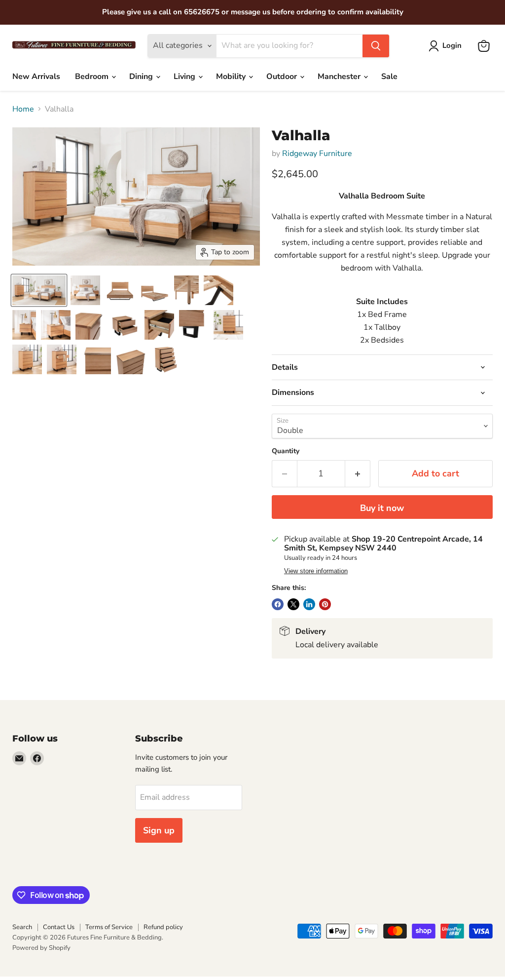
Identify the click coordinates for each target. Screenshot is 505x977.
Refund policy (163, 927)
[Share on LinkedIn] (309, 604)
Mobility (232, 76)
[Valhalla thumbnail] (39, 290)
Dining (142, 76)
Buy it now (382, 508)
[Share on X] (293, 604)
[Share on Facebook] (278, 604)
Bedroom (92, 76)
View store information (316, 571)
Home (23, 109)
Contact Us (58, 927)
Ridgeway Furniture (317, 153)
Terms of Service (109, 927)
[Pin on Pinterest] (325, 604)
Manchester (340, 76)
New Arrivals (36, 76)
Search (22, 927)
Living (185, 76)
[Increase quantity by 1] (357, 473)
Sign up (159, 830)
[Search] (375, 46)
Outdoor (282, 76)
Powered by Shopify (41, 947)
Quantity (285, 451)
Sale (389, 76)
